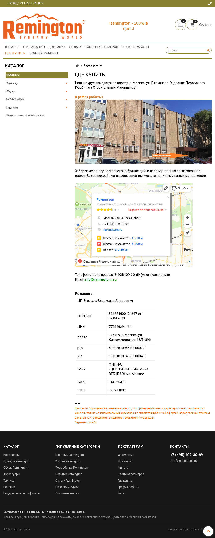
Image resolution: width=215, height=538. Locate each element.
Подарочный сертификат (25, 115)
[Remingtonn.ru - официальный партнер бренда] (44, 25)
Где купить (15, 53)
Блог (121, 493)
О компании (34, 47)
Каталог (12, 47)
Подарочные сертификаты (21, 493)
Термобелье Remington (71, 467)
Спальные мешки (67, 493)
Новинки (13, 75)
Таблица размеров (101, 47)
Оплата (75, 47)
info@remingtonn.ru (100, 280)
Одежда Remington (16, 461)
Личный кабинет (43, 53)
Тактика (12, 107)
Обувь (11, 91)
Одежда (12, 83)
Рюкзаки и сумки (67, 487)
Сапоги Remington (68, 480)
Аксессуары (15, 99)
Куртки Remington (67, 461)
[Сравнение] (181, 24)
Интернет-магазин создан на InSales (190, 529)
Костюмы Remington (69, 455)
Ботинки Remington (68, 474)
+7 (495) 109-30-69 (186, 455)
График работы (135, 47)
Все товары (11, 455)
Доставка (57, 47)
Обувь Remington (15, 467)
